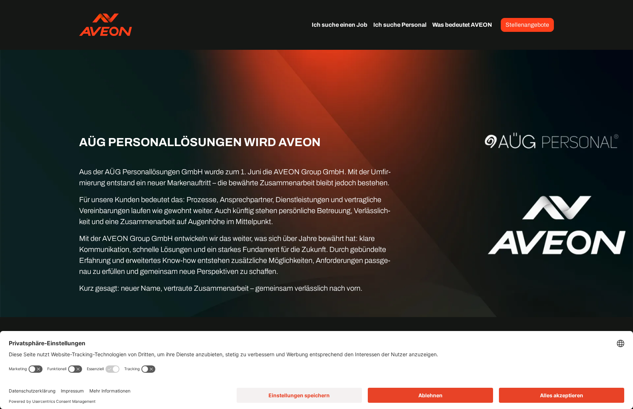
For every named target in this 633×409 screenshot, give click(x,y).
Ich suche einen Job (339, 25)
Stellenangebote (527, 25)
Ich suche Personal (399, 25)
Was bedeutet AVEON (462, 25)
